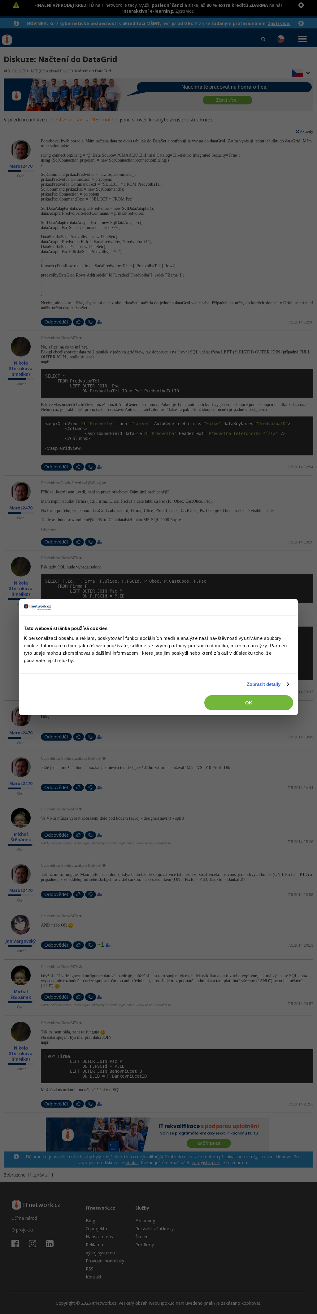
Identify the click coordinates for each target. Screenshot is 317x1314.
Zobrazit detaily (264, 684)
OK (248, 702)
